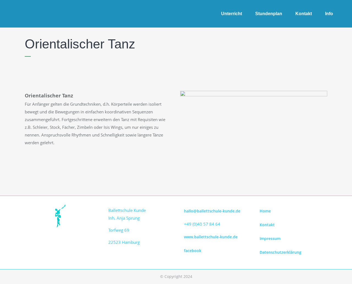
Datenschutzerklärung (280, 252)
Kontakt (267, 224)
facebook (192, 250)
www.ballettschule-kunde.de (211, 236)
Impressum (270, 238)
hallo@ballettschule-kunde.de (212, 211)
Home (265, 211)
